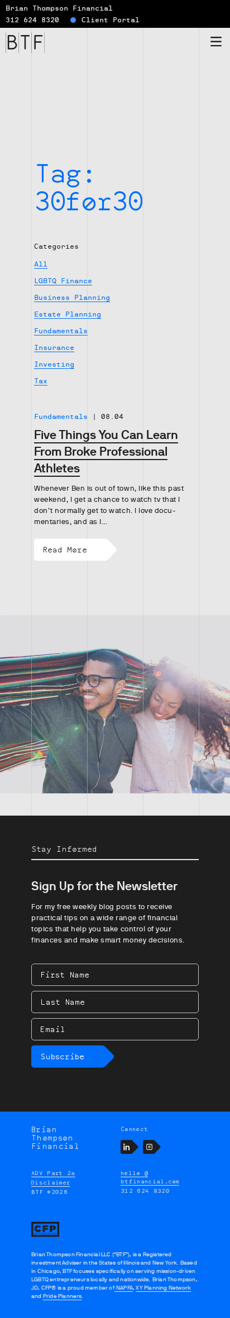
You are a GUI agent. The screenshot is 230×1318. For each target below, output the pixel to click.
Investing (54, 364)
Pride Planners (62, 1296)
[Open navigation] (216, 43)
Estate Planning (67, 314)
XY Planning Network (163, 1288)
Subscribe (62, 1056)
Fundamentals (61, 331)
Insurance (54, 348)
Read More (65, 549)
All (40, 264)
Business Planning (72, 298)
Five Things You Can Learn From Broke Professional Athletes (106, 451)
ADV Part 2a (53, 1172)
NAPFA (123, 1288)
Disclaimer (50, 1182)
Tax (40, 381)
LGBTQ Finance (63, 281)
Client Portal (111, 20)
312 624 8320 (32, 20)
